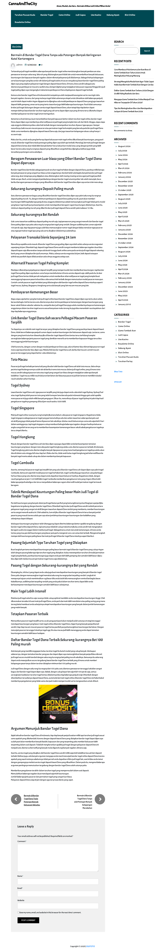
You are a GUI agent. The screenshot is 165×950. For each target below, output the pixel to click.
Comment (21, 841)
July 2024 (122, 256)
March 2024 (123, 273)
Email (20, 888)
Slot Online (130, 15)
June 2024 (123, 260)
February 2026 (125, 172)
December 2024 (125, 234)
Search (119, 41)
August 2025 (124, 199)
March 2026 (124, 168)
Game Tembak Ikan (127, 330)
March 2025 (123, 221)
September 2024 (126, 247)
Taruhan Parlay (125, 361)
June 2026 (123, 155)
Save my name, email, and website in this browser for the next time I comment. (50, 912)
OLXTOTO (90, 946)
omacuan (118, 382)
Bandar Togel (47, 15)
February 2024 (125, 278)
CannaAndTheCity (23, 3)
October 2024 (124, 243)
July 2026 (122, 150)
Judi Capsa (81, 15)
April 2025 (123, 216)
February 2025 (125, 225)
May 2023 (122, 295)
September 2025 (126, 194)
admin (19, 64)
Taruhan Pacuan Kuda (25, 15)
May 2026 (122, 159)
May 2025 (122, 212)
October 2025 (124, 190)
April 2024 (123, 269)
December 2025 (125, 181)
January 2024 (124, 282)
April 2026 (123, 164)
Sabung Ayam (113, 15)
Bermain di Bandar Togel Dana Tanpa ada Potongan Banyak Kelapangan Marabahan (83, 801)
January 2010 (124, 304)
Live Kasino (96, 15)
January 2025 (124, 229)
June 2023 (123, 291)
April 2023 (123, 300)
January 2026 (124, 177)
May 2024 (122, 265)
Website (20, 900)
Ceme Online (64, 15)
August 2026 (124, 146)
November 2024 (125, 238)
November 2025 (125, 186)
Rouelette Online (23, 22)
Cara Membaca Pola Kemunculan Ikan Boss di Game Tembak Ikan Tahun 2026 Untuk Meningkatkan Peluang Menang (132, 72)
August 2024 (124, 251)
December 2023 (125, 287)
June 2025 (123, 208)
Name (20, 876)
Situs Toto (118, 371)
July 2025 (122, 203)
